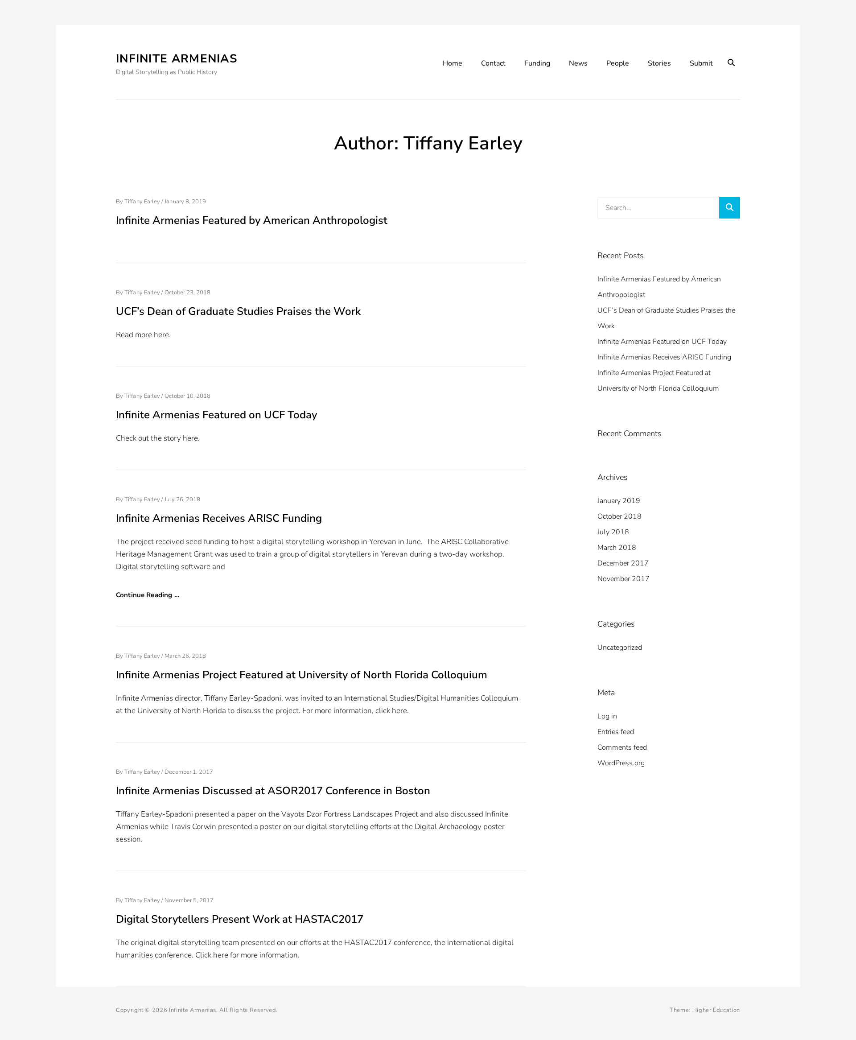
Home (452, 63)
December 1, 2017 (189, 772)
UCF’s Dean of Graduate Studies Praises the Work (238, 311)
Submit (701, 63)
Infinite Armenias (176, 58)
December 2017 (623, 563)
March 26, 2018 (185, 656)
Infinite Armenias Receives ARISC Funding (219, 518)
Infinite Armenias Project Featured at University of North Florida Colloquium (301, 675)
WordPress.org (621, 763)
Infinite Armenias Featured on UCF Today (216, 415)
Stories (659, 63)
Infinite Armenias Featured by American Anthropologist (251, 220)
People (617, 63)
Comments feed (622, 747)
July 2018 (613, 532)
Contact (493, 63)
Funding (537, 63)
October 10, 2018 (187, 396)
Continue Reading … (147, 594)
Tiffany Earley (142, 202)
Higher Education (716, 1010)
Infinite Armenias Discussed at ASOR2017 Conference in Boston (273, 791)
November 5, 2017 (189, 900)
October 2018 (619, 516)
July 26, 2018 (182, 499)
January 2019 (618, 501)
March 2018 (616, 548)
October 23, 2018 (187, 293)
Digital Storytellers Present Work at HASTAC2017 (239, 919)
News (578, 63)
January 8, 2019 (185, 202)
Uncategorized (619, 647)
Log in (607, 716)
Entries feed (615, 732)
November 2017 (623, 579)
